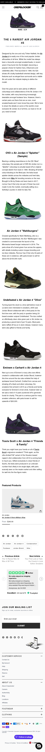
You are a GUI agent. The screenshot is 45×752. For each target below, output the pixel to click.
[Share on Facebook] (8, 536)
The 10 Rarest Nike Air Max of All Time (10, 560)
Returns (4, 673)
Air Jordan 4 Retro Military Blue (13, 518)
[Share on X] (13, 536)
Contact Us (5, 659)
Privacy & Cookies (10, 743)
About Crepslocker (8, 686)
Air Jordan (7, 544)
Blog (3, 696)
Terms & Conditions (22, 743)
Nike (13, 178)
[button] (41, 579)
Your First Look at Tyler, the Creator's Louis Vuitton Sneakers (34, 561)
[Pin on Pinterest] (22, 536)
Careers (4, 689)
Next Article (36, 556)
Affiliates (5, 702)
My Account (6, 663)
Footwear (6, 548)
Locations (5, 699)
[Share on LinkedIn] (17, 536)
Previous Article (10, 556)
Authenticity (6, 692)
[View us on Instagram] (3, 536)
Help (3, 666)
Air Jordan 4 (19, 544)
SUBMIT (21, 625)
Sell (3, 676)
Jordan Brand (18, 548)
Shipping (5, 669)
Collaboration (32, 544)
